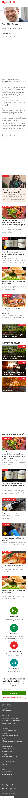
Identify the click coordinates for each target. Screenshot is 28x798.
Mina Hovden (5, 715)
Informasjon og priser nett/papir (10, 735)
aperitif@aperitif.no (7, 746)
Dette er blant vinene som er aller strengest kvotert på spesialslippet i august (13, 254)
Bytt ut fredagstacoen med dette (12, 565)
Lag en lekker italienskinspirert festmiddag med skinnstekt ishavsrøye (11, 311)
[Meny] (25, 2)
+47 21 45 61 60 (10, 748)
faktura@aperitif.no (7, 774)
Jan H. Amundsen (6, 710)
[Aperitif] (8, 2)
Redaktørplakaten (17, 720)
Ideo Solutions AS (10, 793)
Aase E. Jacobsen (6, 705)
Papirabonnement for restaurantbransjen (12, 740)
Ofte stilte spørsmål (7, 751)
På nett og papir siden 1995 (9, 730)
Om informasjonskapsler (8, 723)
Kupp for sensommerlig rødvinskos (13, 513)
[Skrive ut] (14, 36)
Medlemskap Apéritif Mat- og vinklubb (12, 741)
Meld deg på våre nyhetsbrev (9, 756)
